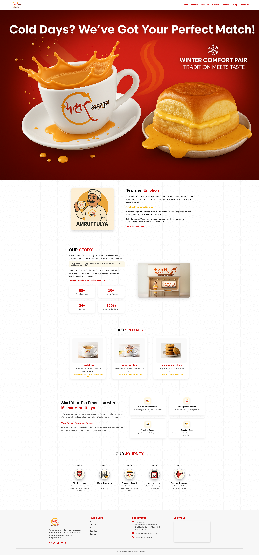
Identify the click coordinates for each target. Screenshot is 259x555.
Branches (215, 5)
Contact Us (244, 5)
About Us (194, 5)
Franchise (205, 5)
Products (225, 5)
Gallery (234, 5)
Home (186, 5)
